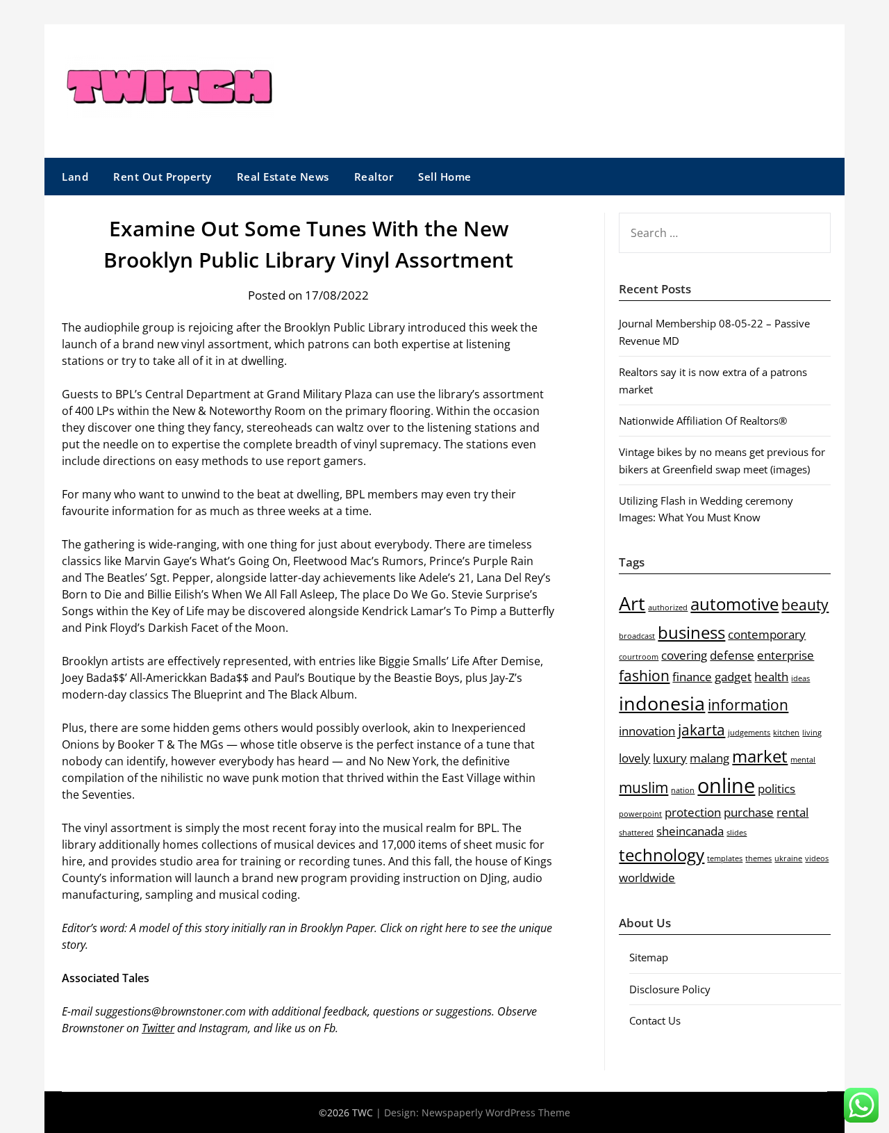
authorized (668, 607)
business (691, 632)
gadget (733, 677)
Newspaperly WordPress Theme (496, 1112)
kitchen (786, 732)
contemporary (767, 634)
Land (75, 177)
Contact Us (655, 1020)
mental (802, 760)
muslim (643, 787)
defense (732, 655)
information (748, 705)
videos (817, 858)
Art (632, 603)
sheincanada (690, 831)
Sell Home (445, 177)
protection (693, 812)
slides (736, 833)
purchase (749, 812)
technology (661, 854)
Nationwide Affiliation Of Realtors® (703, 420)
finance (692, 677)
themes (758, 858)
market (760, 755)
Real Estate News (283, 177)
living (812, 732)
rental (792, 812)
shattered (636, 833)
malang (709, 758)
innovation (647, 731)
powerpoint (640, 814)
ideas (800, 678)
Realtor (374, 177)
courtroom (638, 657)
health (771, 677)
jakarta (701, 730)
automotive (734, 603)
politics (776, 789)
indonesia (662, 703)
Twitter (158, 1028)
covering (684, 655)
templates (724, 858)
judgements (749, 732)
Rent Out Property (162, 177)
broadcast (637, 636)
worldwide (647, 878)
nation (683, 790)
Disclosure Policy (670, 989)
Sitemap (648, 957)
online (726, 785)
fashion (644, 675)
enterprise (785, 655)
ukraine (788, 858)
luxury (670, 758)
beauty (805, 604)
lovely (634, 758)
